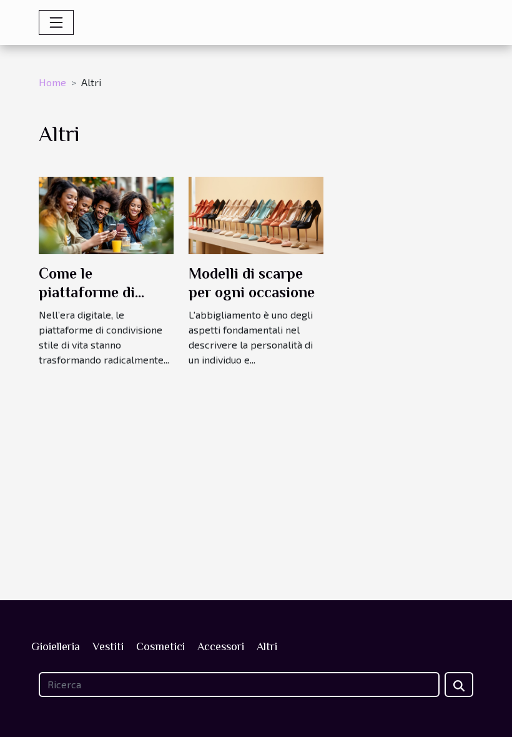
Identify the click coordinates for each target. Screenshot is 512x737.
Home (52, 82)
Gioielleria (55, 646)
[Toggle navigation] (56, 22)
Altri (267, 646)
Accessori (220, 646)
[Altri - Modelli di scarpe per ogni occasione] (256, 214)
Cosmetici (160, 646)
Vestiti (108, 646)
